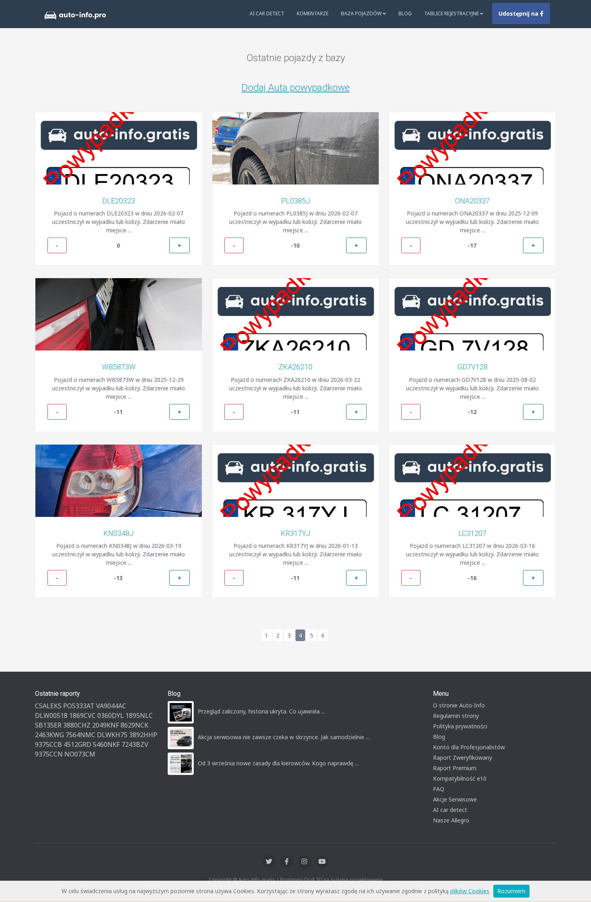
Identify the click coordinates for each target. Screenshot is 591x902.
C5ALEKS (48, 705)
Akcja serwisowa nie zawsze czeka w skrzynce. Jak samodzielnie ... (283, 737)
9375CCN (49, 754)
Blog (405, 13)
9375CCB (48, 744)
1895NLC (139, 715)
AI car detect (450, 810)
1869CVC (82, 715)
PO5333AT (78, 705)
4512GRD (77, 744)
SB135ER (48, 725)
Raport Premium (454, 768)
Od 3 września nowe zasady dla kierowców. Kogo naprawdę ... (278, 763)
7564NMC (80, 734)
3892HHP (143, 734)
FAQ (438, 789)
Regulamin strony (456, 716)
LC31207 (472, 533)
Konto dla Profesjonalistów (469, 747)
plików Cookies (469, 891)
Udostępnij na (519, 13)
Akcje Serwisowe (455, 799)
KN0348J (118, 533)
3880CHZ (76, 725)
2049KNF (105, 725)
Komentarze (312, 13)
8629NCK (134, 725)
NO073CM (79, 754)
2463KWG (49, 734)
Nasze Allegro (451, 820)
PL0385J (295, 201)
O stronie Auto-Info (459, 705)
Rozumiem (511, 891)
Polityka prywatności (460, 726)
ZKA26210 (295, 367)
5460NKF (106, 744)
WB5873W (118, 367)
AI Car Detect (267, 13)
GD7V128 (473, 367)
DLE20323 (118, 201)
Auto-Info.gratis (256, 879)
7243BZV (134, 744)
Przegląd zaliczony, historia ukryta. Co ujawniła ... (261, 711)
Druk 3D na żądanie (326, 879)
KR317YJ (295, 533)
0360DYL (110, 715)
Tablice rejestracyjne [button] (452, 13)
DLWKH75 (112, 734)
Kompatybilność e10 (459, 778)
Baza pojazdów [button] (362, 13)
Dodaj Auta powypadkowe (296, 87)
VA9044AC (111, 705)
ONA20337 (472, 201)
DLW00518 (51, 715)
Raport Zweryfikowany (462, 757)
